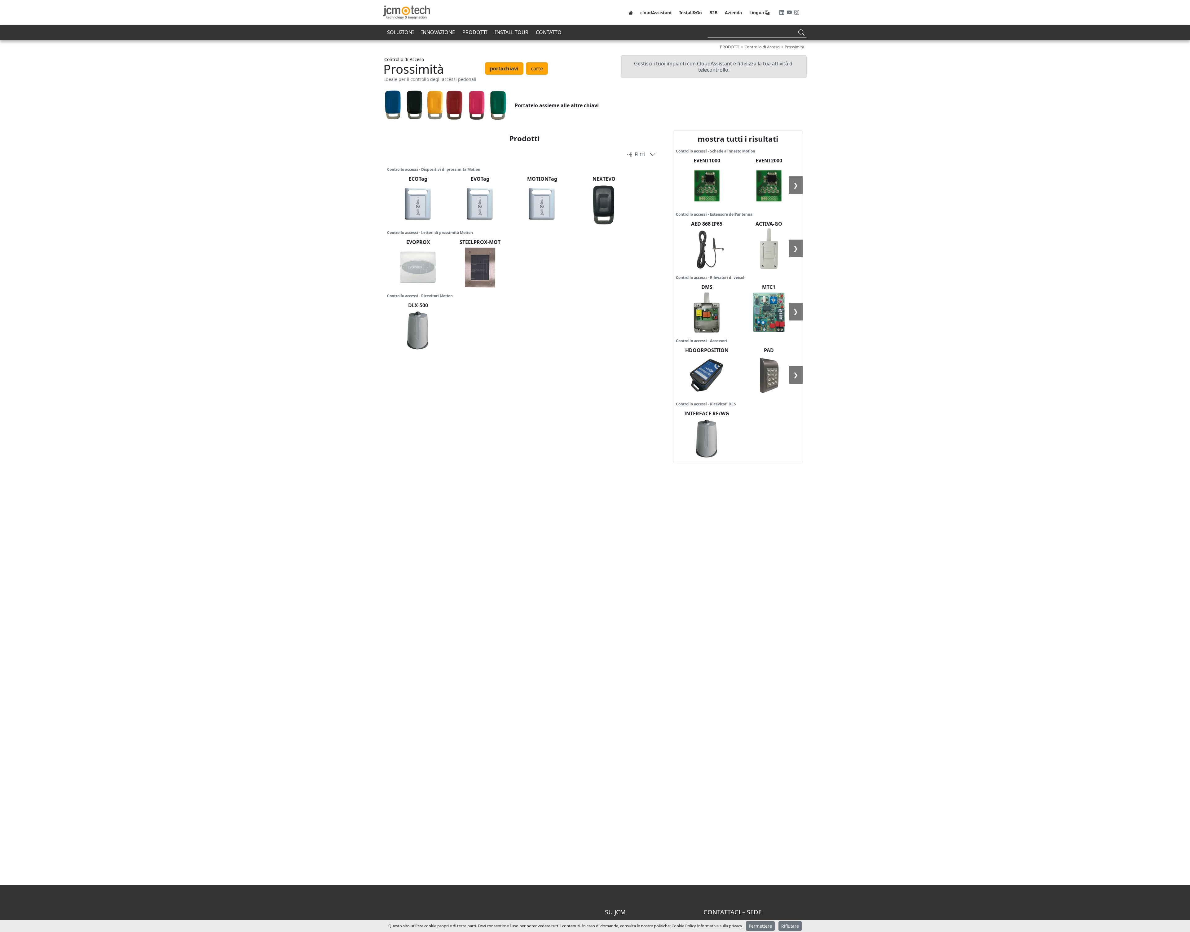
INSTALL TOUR (511, 32)
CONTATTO (549, 32)
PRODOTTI (474, 32)
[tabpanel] (595, 106)
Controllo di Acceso (404, 59)
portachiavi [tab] (504, 68)
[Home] (630, 12)
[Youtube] (790, 12)
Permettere (760, 926)
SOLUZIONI (400, 32)
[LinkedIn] (782, 12)
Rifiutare (790, 926)
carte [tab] (537, 68)
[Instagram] (796, 12)
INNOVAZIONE (438, 32)
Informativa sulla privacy (719, 926)
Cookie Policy (684, 926)
